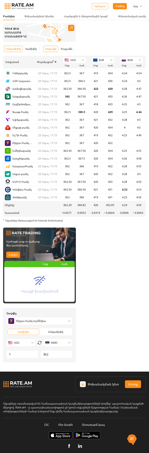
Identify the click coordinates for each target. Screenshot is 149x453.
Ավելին (13, 254)
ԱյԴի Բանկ (19, 135)
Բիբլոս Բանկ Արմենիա (22, 143)
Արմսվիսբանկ (21, 89)
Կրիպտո (100, 6)
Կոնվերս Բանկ (22, 189)
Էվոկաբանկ (20, 120)
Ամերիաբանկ (21, 151)
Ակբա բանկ (20, 174)
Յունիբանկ (19, 197)
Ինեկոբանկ (20, 73)
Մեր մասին (65, 424)
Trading (120, 6)
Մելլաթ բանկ (20, 127)
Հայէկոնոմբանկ (22, 104)
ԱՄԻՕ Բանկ (20, 182)
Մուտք (133, 384)
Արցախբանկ (21, 96)
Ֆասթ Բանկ (20, 112)
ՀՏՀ (46, 424)
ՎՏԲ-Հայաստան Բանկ (22, 81)
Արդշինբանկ (20, 158)
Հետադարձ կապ (93, 424)
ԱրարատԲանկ (22, 166)
